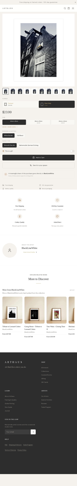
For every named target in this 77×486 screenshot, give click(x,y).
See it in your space (40, 165)
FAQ (6, 445)
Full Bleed (20, 135)
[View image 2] (13, 91)
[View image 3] (20, 91)
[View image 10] (70, 91)
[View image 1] (5, 91)
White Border (8, 135)
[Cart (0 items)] (69, 8)
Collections (45, 371)
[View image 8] (56, 91)
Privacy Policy (22, 450)
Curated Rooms (46, 375)
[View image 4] (27, 91)
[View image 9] (63, 91)
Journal (7, 411)
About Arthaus (9, 396)
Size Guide (8, 407)
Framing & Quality (11, 400)
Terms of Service (10, 450)
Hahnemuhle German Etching (28, 145)
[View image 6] (41, 91)
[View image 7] (49, 91)
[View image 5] (34, 91)
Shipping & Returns (15, 445)
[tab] (20, 104)
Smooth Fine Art (9, 145)
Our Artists (44, 396)
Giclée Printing (9, 403)
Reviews (44, 403)
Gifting (43, 378)
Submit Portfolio (46, 400)
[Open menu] (73, 8)
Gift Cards (44, 382)
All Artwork (44, 368)
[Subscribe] (33, 431)
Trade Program (46, 407)
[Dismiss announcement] (75, 2)
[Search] (65, 8)
